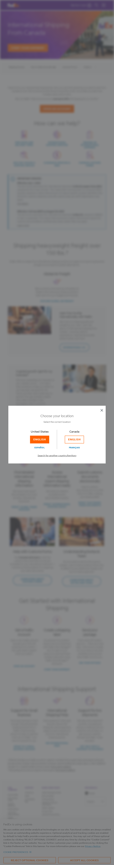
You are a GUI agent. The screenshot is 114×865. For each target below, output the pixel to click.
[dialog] (57, 432)
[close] (102, 410)
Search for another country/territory (57, 455)
